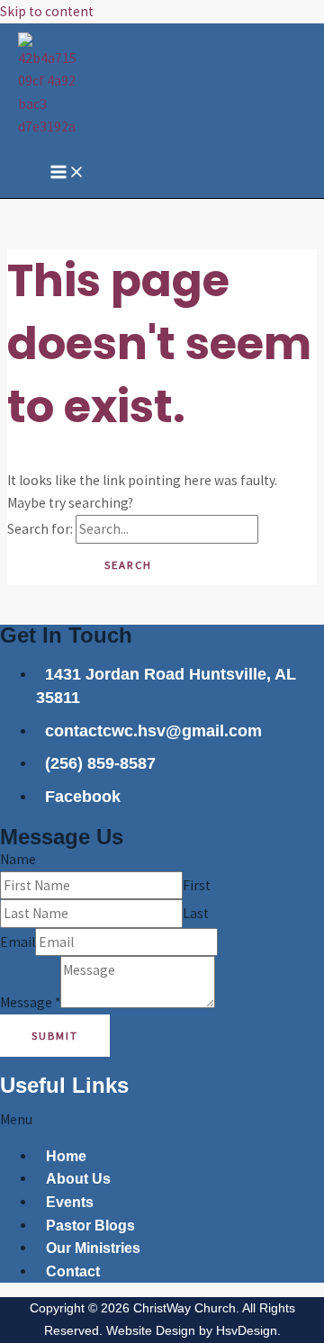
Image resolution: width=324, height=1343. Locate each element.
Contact (73, 1271)
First (197, 885)
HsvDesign (246, 1330)
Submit (55, 1035)
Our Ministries (93, 1248)
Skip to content (47, 11)
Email (17, 942)
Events (70, 1202)
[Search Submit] (38, 565)
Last (196, 913)
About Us (78, 1178)
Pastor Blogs (90, 1225)
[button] (162, 1119)
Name (18, 859)
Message (30, 1003)
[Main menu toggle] (67, 173)
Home (66, 1156)
